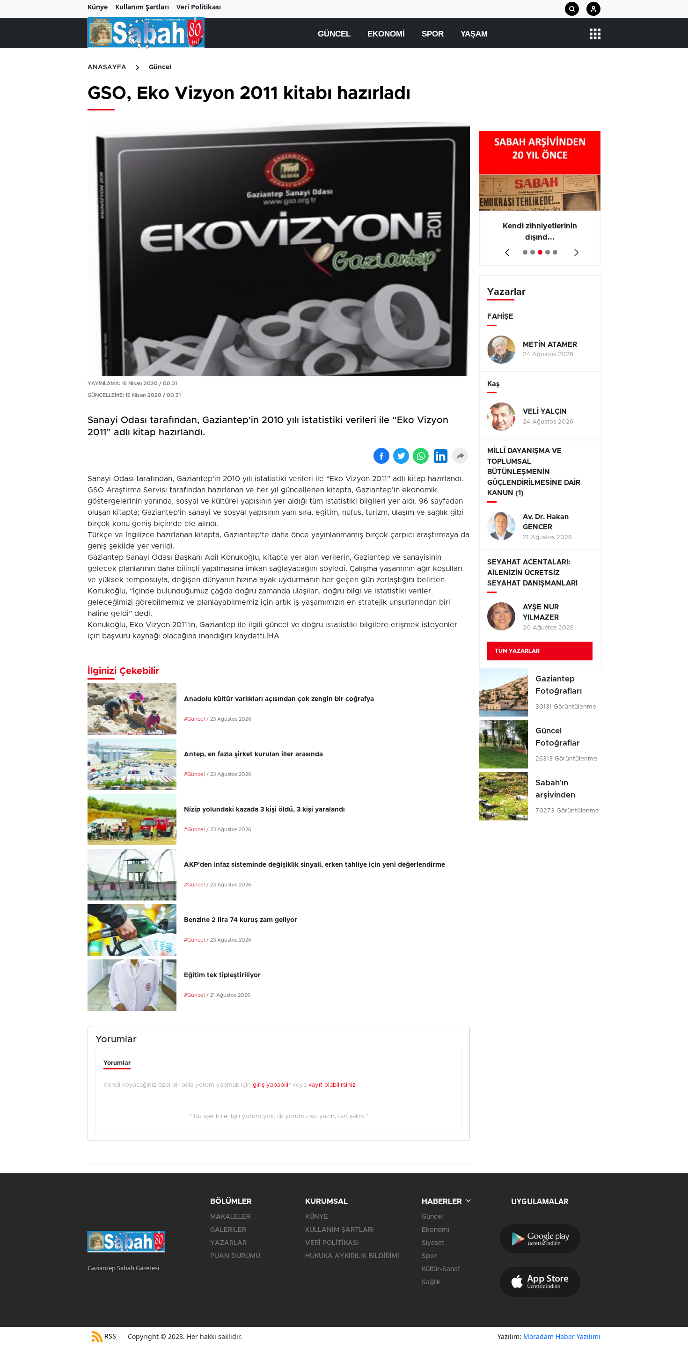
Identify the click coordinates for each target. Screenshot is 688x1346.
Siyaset (433, 1243)
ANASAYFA (107, 67)
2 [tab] (532, 252)
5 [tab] (555, 252)
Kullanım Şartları (142, 6)
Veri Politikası (198, 6)
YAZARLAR (228, 1243)
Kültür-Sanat (441, 1269)
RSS (109, 1335)
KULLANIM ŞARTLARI (339, 1230)
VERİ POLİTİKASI (332, 1243)
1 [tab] (525, 252)
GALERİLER (228, 1230)
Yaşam (474, 33)
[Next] (574, 249)
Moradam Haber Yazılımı (561, 1336)
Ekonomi (386, 33)
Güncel (334, 33)
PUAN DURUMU (235, 1256)
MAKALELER (230, 1217)
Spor (433, 33)
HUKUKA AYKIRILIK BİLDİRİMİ (352, 1256)
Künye (98, 6)
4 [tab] (547, 252)
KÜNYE (316, 1217)
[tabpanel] (539, 198)
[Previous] (505, 249)
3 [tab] (540, 252)
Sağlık (431, 1282)
